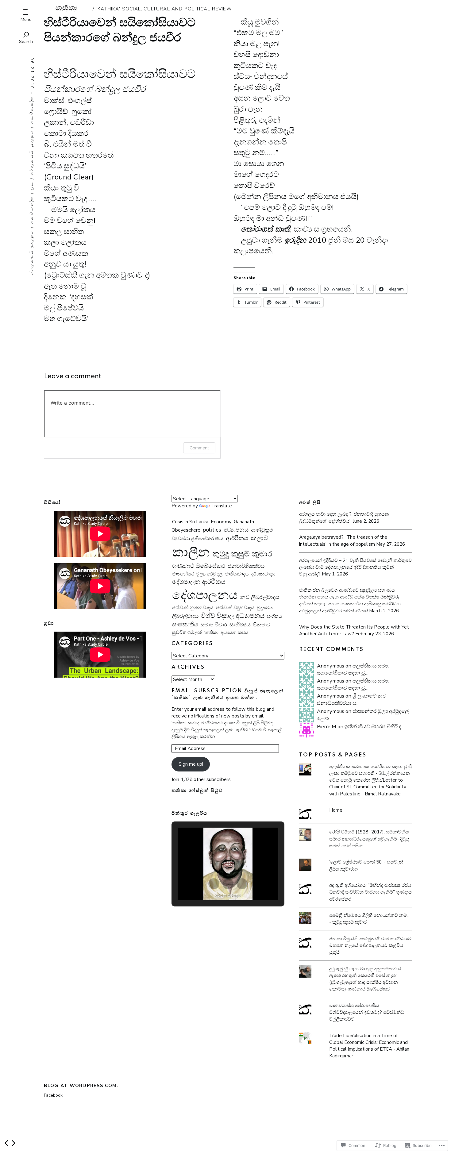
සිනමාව (261, 624)
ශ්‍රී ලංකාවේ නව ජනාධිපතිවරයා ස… (351, 699)
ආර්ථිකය (237, 538)
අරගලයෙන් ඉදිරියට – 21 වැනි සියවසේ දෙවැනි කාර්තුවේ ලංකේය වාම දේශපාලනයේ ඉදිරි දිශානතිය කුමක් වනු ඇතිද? (355, 567)
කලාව (259, 538)
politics (212, 530)
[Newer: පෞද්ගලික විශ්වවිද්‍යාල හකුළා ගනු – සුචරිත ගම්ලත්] (6, 1143)
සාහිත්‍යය (240, 624)
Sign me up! (191, 764)
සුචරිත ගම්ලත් (187, 632)
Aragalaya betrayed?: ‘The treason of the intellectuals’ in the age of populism (343, 540)
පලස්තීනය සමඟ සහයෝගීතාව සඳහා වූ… (353, 669)
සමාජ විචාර (214, 624)
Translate (221, 505)
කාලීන (191, 552)
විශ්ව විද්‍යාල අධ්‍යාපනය (232, 615)
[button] (213, 883)
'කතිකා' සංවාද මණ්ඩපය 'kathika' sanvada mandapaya (67, 8)
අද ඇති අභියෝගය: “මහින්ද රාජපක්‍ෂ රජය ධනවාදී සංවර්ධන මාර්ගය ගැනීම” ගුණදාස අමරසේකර (370, 892)
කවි (32, 186)
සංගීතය (274, 616)
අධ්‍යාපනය (236, 529)
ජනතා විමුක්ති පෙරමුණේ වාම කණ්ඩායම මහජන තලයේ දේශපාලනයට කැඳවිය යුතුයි (370, 945)
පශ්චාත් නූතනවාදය (32, 153)
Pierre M (326, 726)
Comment (199, 447)
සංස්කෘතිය (185, 625)
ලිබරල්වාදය (185, 616)
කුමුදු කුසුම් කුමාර (242, 553)
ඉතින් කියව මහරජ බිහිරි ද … (375, 726)
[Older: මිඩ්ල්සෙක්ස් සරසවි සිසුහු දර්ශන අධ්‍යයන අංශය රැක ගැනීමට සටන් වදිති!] (13, 1143)
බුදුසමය (265, 607)
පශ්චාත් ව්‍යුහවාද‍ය (235, 607)
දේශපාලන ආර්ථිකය (198, 582)
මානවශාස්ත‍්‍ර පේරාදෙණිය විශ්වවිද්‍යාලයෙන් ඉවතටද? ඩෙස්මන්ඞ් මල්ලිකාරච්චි (366, 1012)
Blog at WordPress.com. (81, 1085)
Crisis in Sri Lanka (190, 521)
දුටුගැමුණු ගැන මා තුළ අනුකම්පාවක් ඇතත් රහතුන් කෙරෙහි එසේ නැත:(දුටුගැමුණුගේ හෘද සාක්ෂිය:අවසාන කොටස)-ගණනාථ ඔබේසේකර (365, 978)
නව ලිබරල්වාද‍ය (259, 597)
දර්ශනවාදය (263, 574)
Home (335, 810)
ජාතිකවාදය (237, 574)
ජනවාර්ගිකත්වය (246, 566)
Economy (221, 521)
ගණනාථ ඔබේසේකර (198, 566)
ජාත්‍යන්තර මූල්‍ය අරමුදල (197, 573)
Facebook (53, 1095)
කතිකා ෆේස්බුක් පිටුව (197, 790)
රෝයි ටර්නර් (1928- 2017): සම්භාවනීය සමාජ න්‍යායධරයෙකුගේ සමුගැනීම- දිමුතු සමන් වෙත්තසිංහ (369, 838)
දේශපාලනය (32, 111)
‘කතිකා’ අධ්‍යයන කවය (226, 632)
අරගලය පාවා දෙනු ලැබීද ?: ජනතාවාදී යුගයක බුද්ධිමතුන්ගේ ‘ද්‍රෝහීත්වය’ (344, 517)
